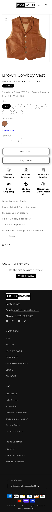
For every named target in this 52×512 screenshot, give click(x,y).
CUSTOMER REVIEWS (17, 363)
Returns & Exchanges (16, 412)
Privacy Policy (13, 425)
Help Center (12, 400)
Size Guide (8, 130)
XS (6, 106)
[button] (5, 5)
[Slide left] (20, 67)
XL (42, 106)
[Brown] (4, 123)
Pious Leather (19, 506)
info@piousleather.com (26, 310)
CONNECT (11, 376)
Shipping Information (17, 419)
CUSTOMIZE (12, 357)
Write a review (26, 276)
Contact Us (11, 393)
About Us (10, 449)
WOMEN (10, 344)
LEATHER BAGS (14, 351)
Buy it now (26, 160)
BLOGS (9, 370)
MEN (8, 338)
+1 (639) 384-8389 (23, 316)
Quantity (6, 135)
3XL (18, 112)
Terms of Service (14, 431)
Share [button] (8, 244)
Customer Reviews (15, 455)
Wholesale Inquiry (15, 461)
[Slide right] (32, 67)
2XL (7, 112)
